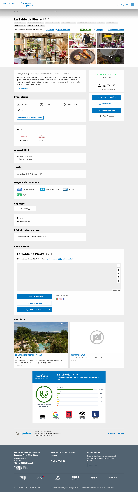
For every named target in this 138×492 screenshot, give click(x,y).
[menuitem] (18, 5)
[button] (122, 5)
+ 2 (110, 56)
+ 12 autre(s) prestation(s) (107, 89)
